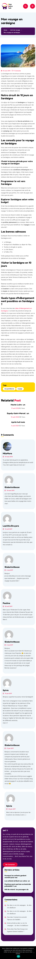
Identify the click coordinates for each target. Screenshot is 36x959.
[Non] (34, 952)
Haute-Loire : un (18, 405)
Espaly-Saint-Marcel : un (18, 413)
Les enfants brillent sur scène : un (17, 881)
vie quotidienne (9, 389)
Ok (18, 956)
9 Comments (17, 71)
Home (5, 30)
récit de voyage (15, 30)
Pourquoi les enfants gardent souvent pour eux (15, 876)
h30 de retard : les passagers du (16, 889)
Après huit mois (18, 422)
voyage (20, 389)
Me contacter (10, 864)
